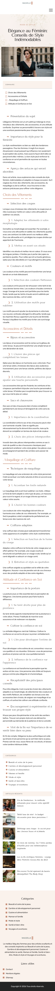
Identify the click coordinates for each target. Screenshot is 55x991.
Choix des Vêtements (17, 92)
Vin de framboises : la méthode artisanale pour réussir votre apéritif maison (33, 803)
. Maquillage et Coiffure (18, 100)
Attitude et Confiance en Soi (20, 104)
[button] (51, 10)
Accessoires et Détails (17, 96)
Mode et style (27, 25)
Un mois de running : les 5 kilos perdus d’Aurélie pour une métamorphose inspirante (34, 846)
